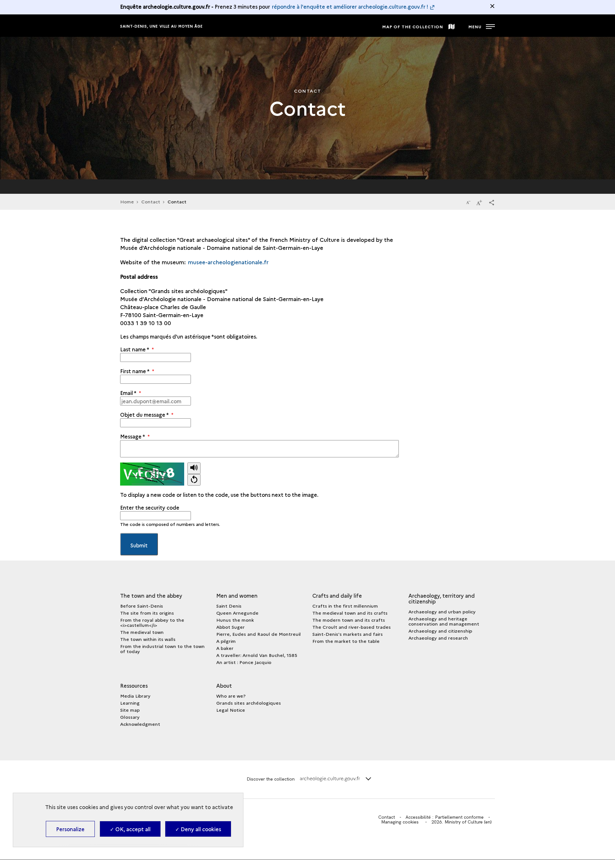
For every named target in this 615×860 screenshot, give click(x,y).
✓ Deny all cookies (198, 828)
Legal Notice (230, 710)
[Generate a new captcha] (194, 480)
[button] (491, 202)
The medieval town (142, 632)
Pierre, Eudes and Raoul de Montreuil (258, 634)
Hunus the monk (235, 620)
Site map (130, 710)
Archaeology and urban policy (442, 611)
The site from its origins (147, 613)
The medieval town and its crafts (350, 613)
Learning (130, 703)
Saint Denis (229, 605)
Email (128, 392)
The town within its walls (148, 639)
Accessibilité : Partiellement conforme (445, 817)
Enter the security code (149, 507)
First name (134, 370)
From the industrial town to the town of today (162, 648)
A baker (225, 648)
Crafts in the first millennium (345, 605)
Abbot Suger (230, 627)
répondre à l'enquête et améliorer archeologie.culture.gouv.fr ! (350, 6)
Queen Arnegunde (237, 613)
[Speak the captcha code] (194, 468)
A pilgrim (226, 641)
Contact (150, 201)
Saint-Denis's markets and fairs (347, 634)
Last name (134, 349)
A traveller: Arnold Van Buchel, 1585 (256, 655)
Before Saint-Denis (141, 605)
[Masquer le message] (492, 6)
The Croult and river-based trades (351, 627)
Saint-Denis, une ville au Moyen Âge (161, 26)
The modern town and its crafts (348, 620)
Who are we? (231, 695)
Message (132, 436)
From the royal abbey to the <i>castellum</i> (152, 622)
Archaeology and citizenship (440, 630)
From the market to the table (346, 641)
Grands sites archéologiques (248, 703)
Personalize (70, 828)
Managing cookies (400, 821)
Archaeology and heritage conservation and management (443, 621)
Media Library (135, 695)
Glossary (130, 717)
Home (127, 201)
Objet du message (144, 414)
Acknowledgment (140, 724)
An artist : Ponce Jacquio (243, 662)
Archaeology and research (438, 638)
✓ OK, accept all (130, 828)
